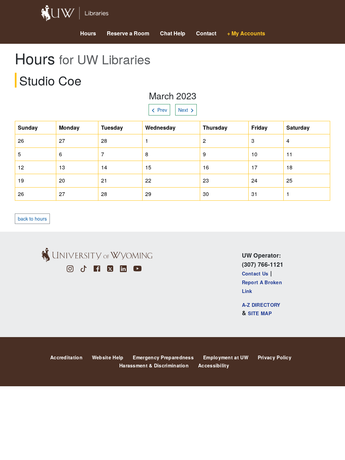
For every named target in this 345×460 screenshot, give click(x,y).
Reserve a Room (128, 33)
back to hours (32, 218)
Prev (159, 109)
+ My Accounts (246, 33)
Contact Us (255, 273)
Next (186, 109)
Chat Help (172, 33)
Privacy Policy (274, 357)
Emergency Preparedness (163, 357)
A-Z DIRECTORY (261, 304)
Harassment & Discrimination (154, 365)
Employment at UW (225, 357)
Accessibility (213, 365)
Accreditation (66, 357)
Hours (88, 33)
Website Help (108, 357)
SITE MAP (260, 313)
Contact (206, 33)
